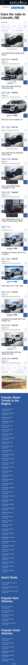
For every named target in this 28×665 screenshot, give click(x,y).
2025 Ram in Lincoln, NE (7, 525)
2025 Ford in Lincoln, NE (7, 472)
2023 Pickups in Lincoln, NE (8, 467)
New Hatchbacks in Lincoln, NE (8, 624)
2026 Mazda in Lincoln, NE (7, 422)
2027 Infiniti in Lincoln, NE (7, 484)
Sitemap (14, 663)
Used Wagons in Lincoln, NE (8, 656)
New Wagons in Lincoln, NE (8, 615)
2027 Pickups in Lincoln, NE (8, 463)
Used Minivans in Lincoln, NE (8, 652)
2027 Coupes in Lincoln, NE (8, 571)
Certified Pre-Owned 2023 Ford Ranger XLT (13, 320)
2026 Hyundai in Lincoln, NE (8, 438)
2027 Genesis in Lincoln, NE (8, 505)
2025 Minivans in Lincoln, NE (8, 538)
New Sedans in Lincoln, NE (7, 619)
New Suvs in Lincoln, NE (7, 607)
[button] (2, 40)
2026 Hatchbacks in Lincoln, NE (9, 542)
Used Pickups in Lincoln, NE (8, 643)
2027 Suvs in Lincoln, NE (7, 430)
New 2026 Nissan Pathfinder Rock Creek (12, 153)
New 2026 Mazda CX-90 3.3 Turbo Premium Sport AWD (12, 220)
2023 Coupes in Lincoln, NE (8, 567)
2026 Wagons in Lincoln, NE (8, 455)
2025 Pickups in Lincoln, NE (8, 488)
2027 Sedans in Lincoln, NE (8, 563)
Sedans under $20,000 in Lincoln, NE (10, 592)
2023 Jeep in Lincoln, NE (7, 513)
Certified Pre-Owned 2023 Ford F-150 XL (13, 253)
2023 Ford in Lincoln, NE (7, 476)
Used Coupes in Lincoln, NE (8, 660)
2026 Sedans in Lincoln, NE (8, 459)
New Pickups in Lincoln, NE (8, 611)
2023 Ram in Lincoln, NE (7, 521)
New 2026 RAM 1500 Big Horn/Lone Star (11, 87)
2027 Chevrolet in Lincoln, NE (8, 496)
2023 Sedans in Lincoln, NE (8, 546)
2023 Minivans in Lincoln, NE (8, 558)
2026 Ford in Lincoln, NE (7, 418)
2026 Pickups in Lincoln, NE (8, 414)
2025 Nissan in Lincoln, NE (7, 517)
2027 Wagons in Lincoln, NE (8, 534)
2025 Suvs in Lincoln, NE (7, 443)
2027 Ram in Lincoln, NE (7, 492)
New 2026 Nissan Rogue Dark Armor (13, 54)
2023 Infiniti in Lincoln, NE (7, 529)
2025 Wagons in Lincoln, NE (8, 550)
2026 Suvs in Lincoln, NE (7, 410)
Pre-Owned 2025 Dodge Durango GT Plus (11, 187)
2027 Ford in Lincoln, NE (7, 451)
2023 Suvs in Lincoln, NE (7, 447)
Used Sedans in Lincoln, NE (8, 647)
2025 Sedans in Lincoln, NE (8, 554)
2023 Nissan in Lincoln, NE (7, 480)
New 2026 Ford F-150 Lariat (12, 286)
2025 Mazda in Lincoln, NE (7, 501)
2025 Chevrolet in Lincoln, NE (8, 509)
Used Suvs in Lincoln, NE (7, 639)
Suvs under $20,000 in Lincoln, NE (9, 583)
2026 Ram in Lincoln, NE (7, 434)
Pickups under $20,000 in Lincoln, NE (10, 587)
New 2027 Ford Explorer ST (12, 119)
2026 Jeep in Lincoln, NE (7, 426)
